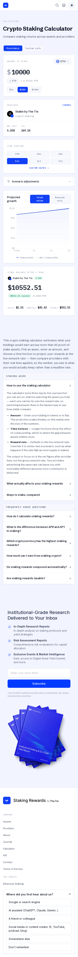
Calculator (9, 848)
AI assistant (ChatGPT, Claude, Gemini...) (33, 910)
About (6, 835)
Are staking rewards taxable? (39, 578)
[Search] (57, 5)
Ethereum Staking (13, 883)
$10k (23, 89)
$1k (11, 89)
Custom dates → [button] (39, 168)
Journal (7, 841)
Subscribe (39, 683)
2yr (39, 161)
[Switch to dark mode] (72, 5)
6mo (60, 154)
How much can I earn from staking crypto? (39, 556)
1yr (17, 161)
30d (17, 154)
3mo (39, 154)
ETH (14, 80)
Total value (39, 199)
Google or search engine (24, 902)
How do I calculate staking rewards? (39, 516)
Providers (13, 48)
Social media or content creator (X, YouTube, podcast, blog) (37, 928)
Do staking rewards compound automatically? (39, 567)
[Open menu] (64, 5)
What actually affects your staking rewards (39, 484)
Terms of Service (13, 868)
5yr (60, 161)
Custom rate (33, 48)
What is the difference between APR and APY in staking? (39, 529)
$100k (35, 89)
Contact (7, 862)
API (5, 855)
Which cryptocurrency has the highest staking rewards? (39, 543)
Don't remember (19, 947)
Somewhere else (19, 938)
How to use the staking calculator (40, 385)
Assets (7, 821)
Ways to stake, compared (39, 495)
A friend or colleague (22, 918)
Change (66, 105)
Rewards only (60, 199)
